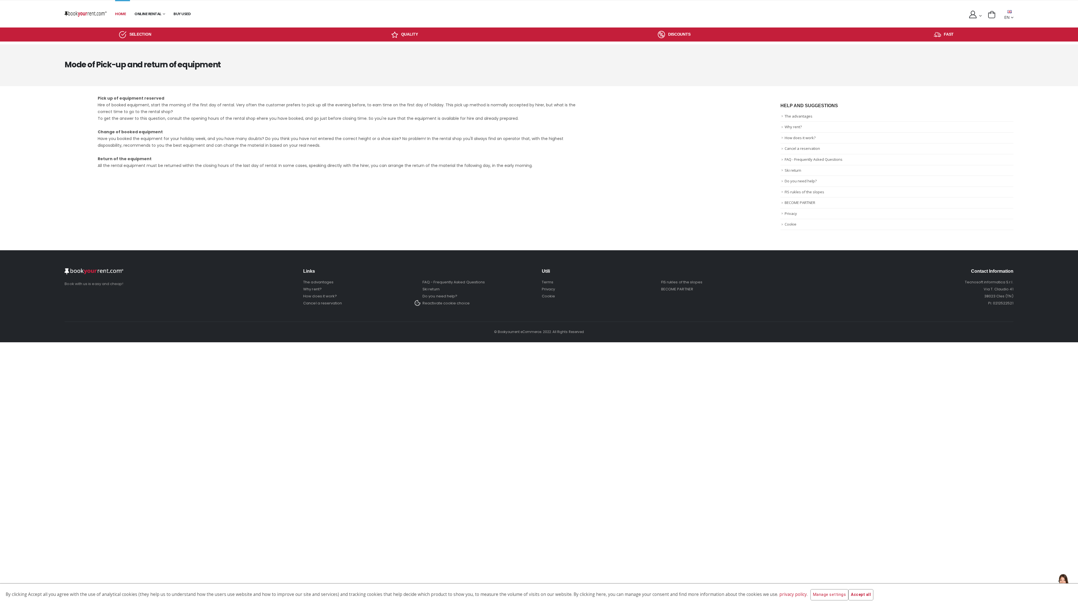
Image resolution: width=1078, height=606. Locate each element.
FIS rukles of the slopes (804, 191)
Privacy (791, 213)
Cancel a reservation (802, 148)
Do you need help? (801, 180)
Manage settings (829, 594)
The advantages (798, 116)
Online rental (147, 13)
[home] (86, 14)
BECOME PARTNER (800, 202)
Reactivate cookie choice (446, 303)
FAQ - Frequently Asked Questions (813, 159)
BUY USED (182, 13)
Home (120, 13)
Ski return (793, 170)
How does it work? (800, 137)
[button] (991, 14)
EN (1007, 17)
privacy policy (793, 594)
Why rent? (793, 126)
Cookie (790, 224)
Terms (547, 282)
